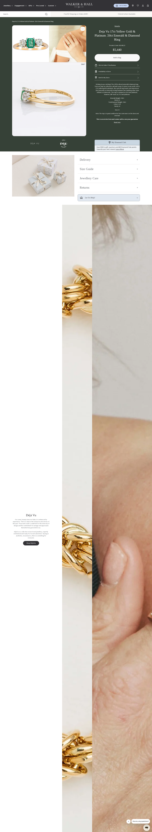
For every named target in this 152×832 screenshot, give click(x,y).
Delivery (85, 159)
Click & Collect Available (126, 14)
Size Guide (87, 169)
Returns (84, 187)
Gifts (30, 5)
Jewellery (7, 5)
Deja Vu (117, 26)
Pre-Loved (40, 5)
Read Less (117, 122)
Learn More (120, 149)
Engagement (19, 5)
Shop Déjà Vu (31, 543)
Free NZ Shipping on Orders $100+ (76, 14)
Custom (51, 5)
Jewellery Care (89, 178)
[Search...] (46, 14)
